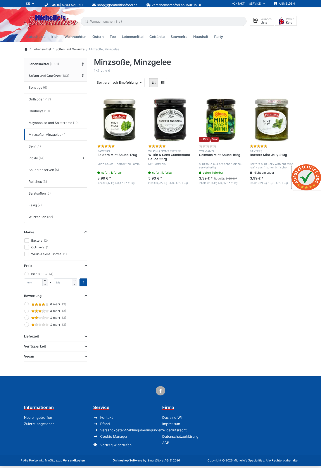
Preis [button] (28, 266)
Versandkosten (74, 460)
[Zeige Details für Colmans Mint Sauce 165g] (221, 120)
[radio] (153, 82)
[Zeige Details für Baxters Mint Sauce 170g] (119, 120)
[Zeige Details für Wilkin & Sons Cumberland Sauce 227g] (170, 120)
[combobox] (164, 21)
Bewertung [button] (32, 296)
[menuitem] (36, 36)
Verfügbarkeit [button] (35, 346)
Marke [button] (29, 232)
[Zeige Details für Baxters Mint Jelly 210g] (272, 120)
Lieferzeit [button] (31, 336)
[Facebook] (160, 391)
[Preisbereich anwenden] (83, 282)
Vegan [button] (29, 356)
